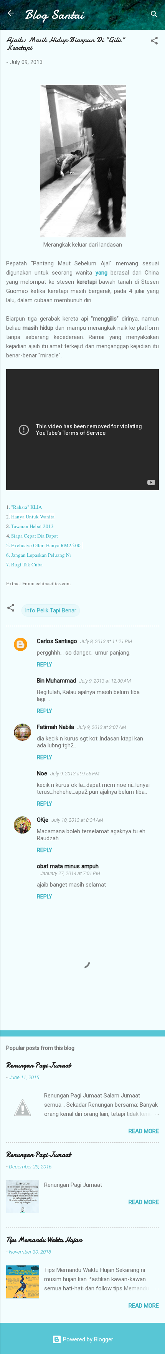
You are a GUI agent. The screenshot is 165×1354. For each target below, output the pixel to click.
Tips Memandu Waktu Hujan (44, 1240)
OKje (42, 819)
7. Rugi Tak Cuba (24, 564)
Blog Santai (54, 14)
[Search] (154, 15)
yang (101, 272)
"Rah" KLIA (25, 506)
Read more (144, 1131)
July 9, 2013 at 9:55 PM (74, 774)
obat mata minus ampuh (68, 866)
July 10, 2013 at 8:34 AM (77, 820)
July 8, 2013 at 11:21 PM (106, 641)
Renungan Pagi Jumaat (38, 1065)
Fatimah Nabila (55, 727)
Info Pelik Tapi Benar (50, 610)
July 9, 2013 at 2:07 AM (101, 727)
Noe (42, 773)
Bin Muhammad (56, 680)
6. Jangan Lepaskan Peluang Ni (38, 554)
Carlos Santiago (57, 641)
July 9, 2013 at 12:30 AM (105, 681)
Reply (44, 664)
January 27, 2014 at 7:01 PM (70, 873)
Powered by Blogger (87, 1339)
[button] (154, 42)
